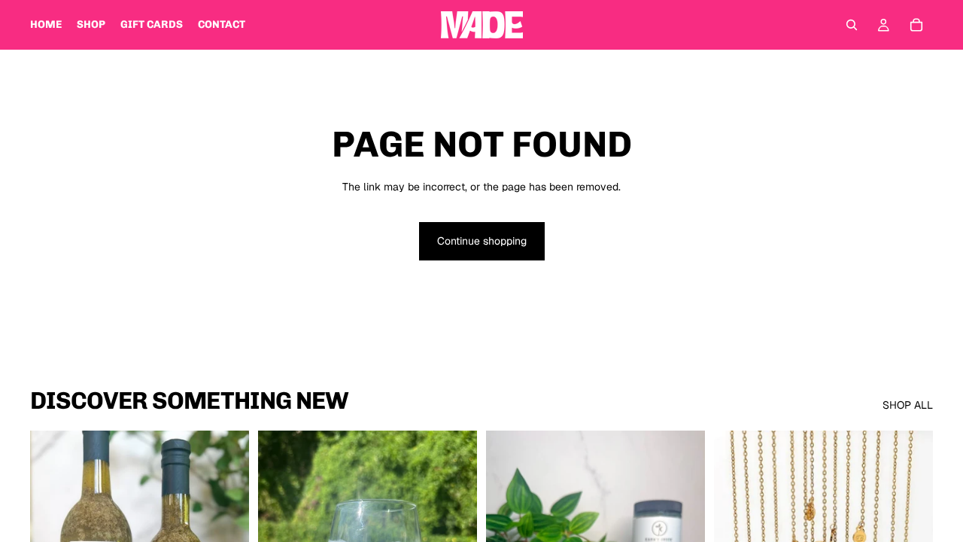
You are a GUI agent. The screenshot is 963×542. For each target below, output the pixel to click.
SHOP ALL (907, 405)
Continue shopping (482, 241)
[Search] (851, 24)
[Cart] (916, 24)
